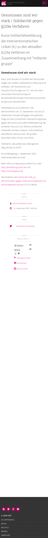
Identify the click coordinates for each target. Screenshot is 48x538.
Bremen (4, 531)
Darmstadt (5, 535)
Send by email (22, 268)
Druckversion (22, 263)
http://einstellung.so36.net (13, 167)
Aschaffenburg (7, 520)
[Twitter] (9, 509)
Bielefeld (5, 527)
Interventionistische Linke (22, 203)
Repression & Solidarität (25, 226)
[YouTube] (18, 509)
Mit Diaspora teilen (24, 258)
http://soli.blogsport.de (12, 170)
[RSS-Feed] (4, 509)
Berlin (3, 523)
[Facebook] (13, 509)
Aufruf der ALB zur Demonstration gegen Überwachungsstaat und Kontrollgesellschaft (23, 181)
